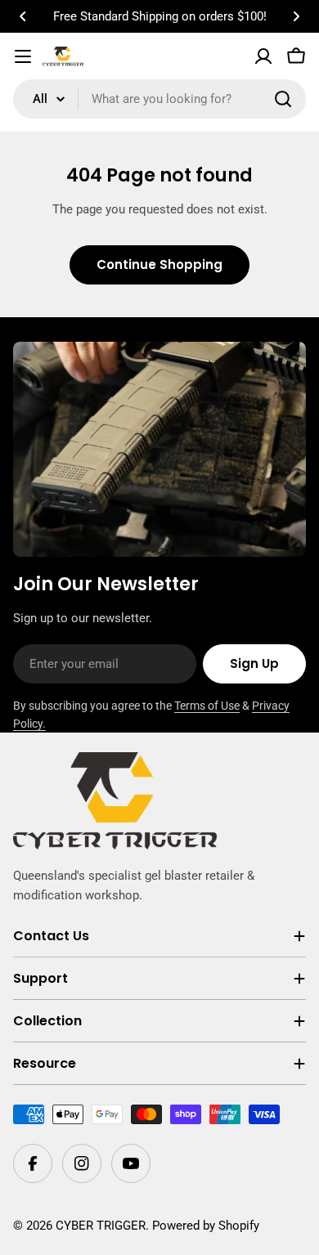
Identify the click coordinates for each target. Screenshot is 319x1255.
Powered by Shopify (205, 1225)
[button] (23, 16)
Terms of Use (207, 705)
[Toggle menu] (23, 56)
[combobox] (159, 99)
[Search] (283, 99)
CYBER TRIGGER (101, 1225)
